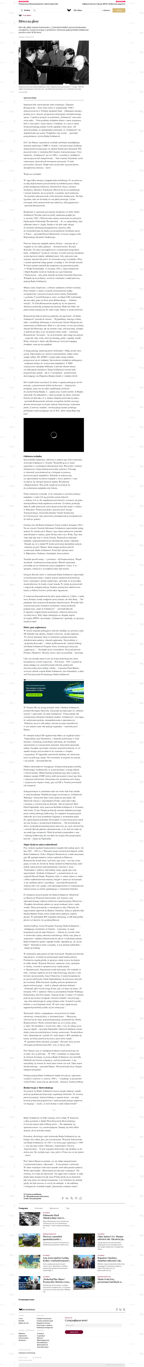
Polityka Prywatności (44, 1318)
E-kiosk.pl (40, 1333)
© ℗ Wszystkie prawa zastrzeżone (36, 1196)
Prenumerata (23, 1338)
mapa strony (23, 1357)
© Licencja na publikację (33, 1194)
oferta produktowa (25, 1360)
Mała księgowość (43, 1340)
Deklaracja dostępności (45, 1327)
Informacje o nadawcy (44, 1325)
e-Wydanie (106, 10)
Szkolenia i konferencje (27, 1353)
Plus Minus (78, 10)
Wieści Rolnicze (42, 1345)
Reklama (22, 1333)
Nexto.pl (40, 1338)
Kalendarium (37, 1357)
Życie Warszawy (42, 1347)
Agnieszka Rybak (30, 98)
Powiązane (23, 1208)
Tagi (67, 1208)
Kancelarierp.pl (42, 1342)
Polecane (39, 1208)
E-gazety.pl (41, 1336)
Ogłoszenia (23, 1336)
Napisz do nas (24, 1323)
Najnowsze (54, 1208)
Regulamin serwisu (43, 1323)
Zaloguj (119, 10)
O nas (21, 1318)
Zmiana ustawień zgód (45, 1321)
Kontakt (21, 1321)
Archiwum (22, 1340)
